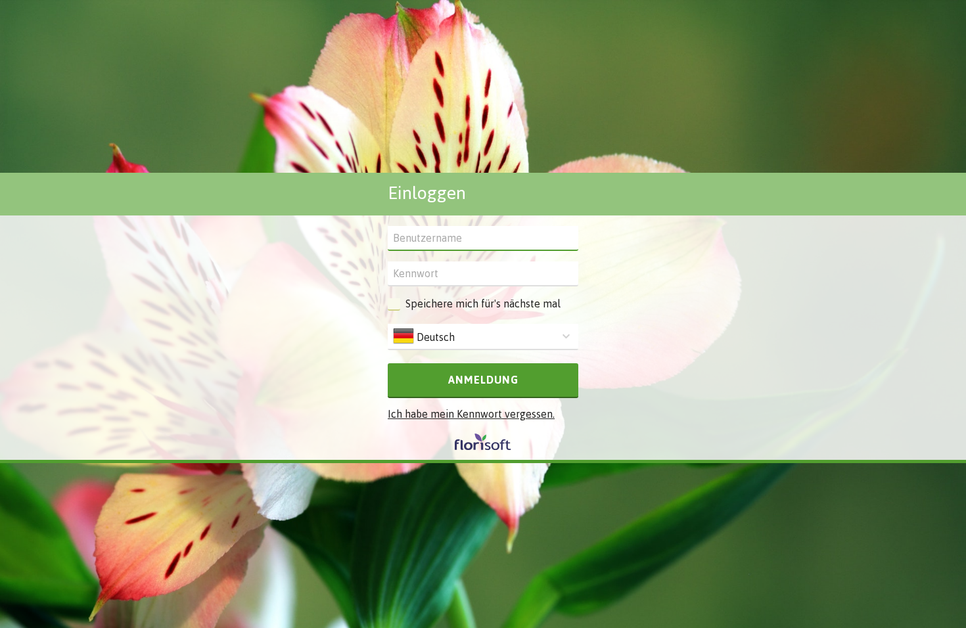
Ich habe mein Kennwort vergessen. (471, 413)
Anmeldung (483, 379)
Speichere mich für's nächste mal (483, 303)
